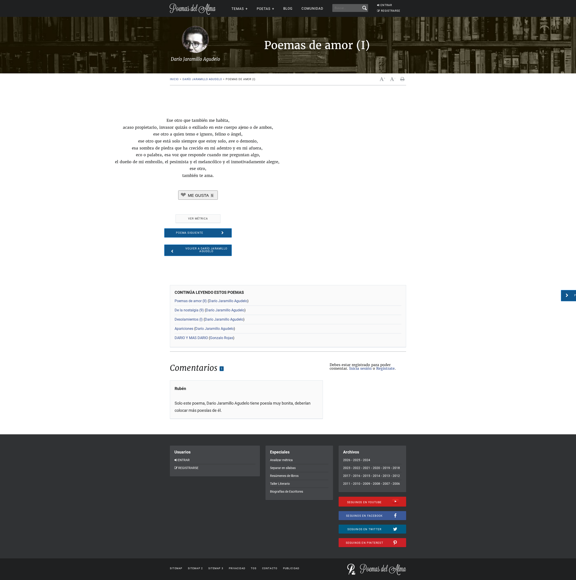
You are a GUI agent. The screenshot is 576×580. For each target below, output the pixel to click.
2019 (386, 467)
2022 (356, 467)
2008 (376, 483)
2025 (356, 460)
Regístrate (385, 368)
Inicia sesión (360, 368)
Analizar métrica (281, 460)
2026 (346, 460)
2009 (366, 483)
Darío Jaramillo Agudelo (202, 79)
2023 (346, 467)
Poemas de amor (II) (191, 301)
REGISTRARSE (390, 10)
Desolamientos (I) (189, 319)
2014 (376, 475)
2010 (356, 483)
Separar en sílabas (283, 467)
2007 (386, 483)
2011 (346, 483)
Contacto (269, 568)
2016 (356, 475)
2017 (346, 475)
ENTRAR (386, 5)
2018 (396, 467)
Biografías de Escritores (286, 491)
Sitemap (176, 568)
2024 (366, 460)
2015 (366, 475)
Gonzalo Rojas (221, 338)
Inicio (174, 79)
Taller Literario (280, 483)
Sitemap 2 (195, 568)
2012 (396, 475)
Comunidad (312, 9)
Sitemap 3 (215, 568)
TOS (253, 568)
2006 (396, 483)
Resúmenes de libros (284, 475)
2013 (386, 475)
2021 (366, 467)
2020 (376, 467)
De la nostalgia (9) (189, 310)
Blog (287, 9)
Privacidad (237, 568)
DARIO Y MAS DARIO (191, 338)
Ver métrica (198, 218)
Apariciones (184, 328)
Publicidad (291, 568)
